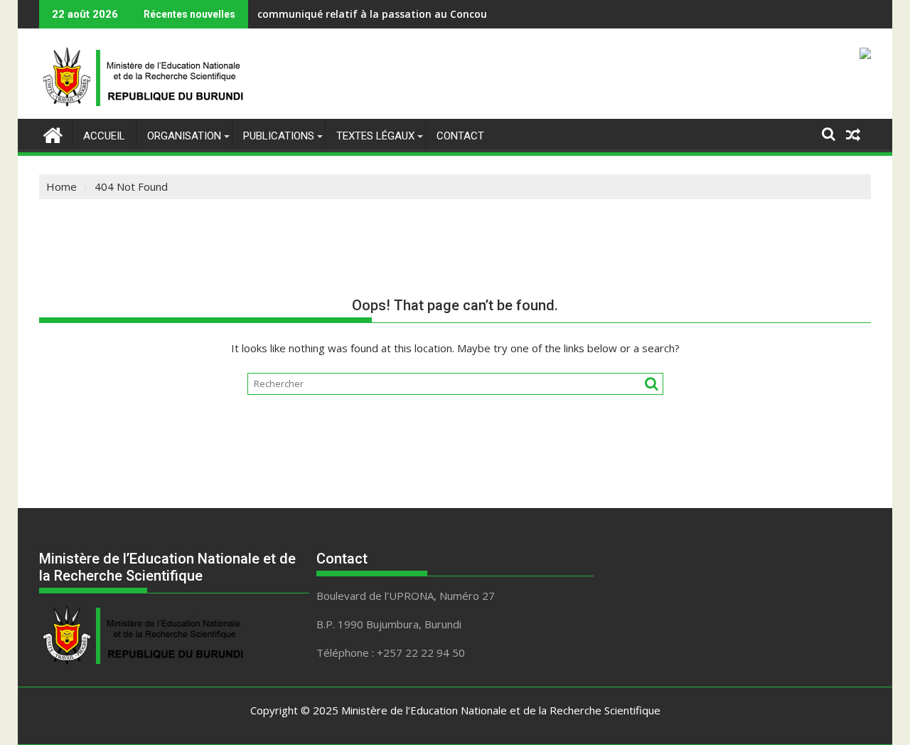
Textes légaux (375, 136)
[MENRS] (53, 133)
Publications (278, 136)
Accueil (104, 136)
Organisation (184, 136)
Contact (460, 136)
